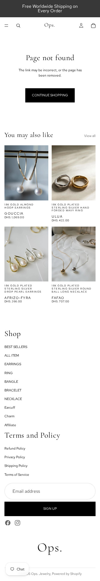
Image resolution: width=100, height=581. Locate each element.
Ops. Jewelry (40, 574)
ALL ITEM (11, 355)
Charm (9, 416)
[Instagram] (17, 522)
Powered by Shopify (67, 574)
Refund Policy (14, 448)
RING (8, 373)
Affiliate (10, 425)
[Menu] (6, 25)
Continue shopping (50, 95)
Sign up (50, 508)
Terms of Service (16, 474)
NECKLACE (13, 399)
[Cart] (93, 25)
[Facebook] (7, 522)
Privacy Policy (14, 457)
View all (90, 136)
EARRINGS (12, 364)
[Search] (18, 25)
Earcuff (9, 407)
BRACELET (12, 390)
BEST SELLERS (15, 347)
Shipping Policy (16, 466)
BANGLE (11, 381)
